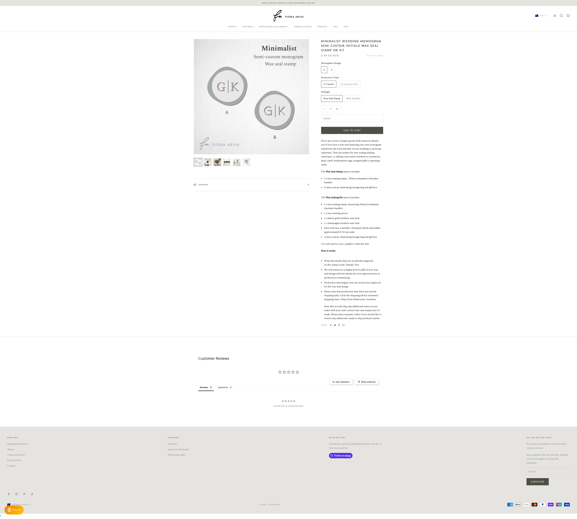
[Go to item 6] (246, 162)
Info (346, 26)
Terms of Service (16, 454)
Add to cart (352, 130)
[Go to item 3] (217, 162)
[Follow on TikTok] (32, 494)
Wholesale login (176, 454)
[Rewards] (14, 509)
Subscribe (537, 481)
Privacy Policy (14, 460)
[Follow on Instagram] (16, 494)
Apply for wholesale (178, 449)
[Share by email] (343, 325)
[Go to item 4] (227, 162)
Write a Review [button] (368, 381)
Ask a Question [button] (343, 381)
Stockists (322, 26)
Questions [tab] (223, 387)
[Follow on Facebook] (8, 494)
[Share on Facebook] (331, 325)
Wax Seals (248, 26)
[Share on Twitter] (335, 325)
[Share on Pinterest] (339, 325)
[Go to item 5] (236, 162)
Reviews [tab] (204, 387)
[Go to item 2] (207, 162)
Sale (335, 26)
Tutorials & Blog (302, 26)
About (10, 449)
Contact (11, 465)
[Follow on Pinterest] (24, 494)
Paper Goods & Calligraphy (273, 26)
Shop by (233, 26)
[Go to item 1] (198, 162)
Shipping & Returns (17, 444)
